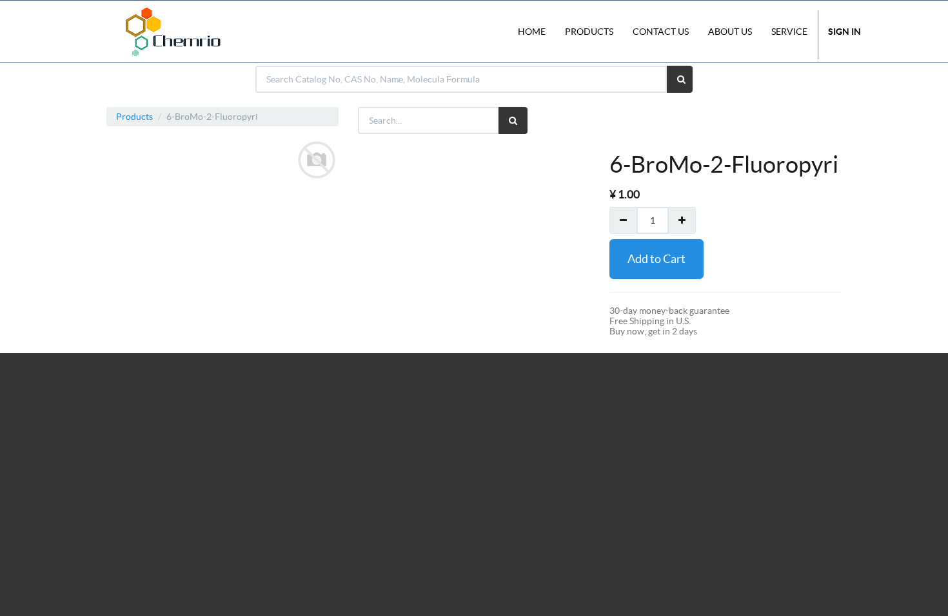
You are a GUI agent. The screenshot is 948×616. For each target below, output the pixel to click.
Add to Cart (656, 258)
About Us (730, 31)
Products (134, 116)
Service (789, 31)
